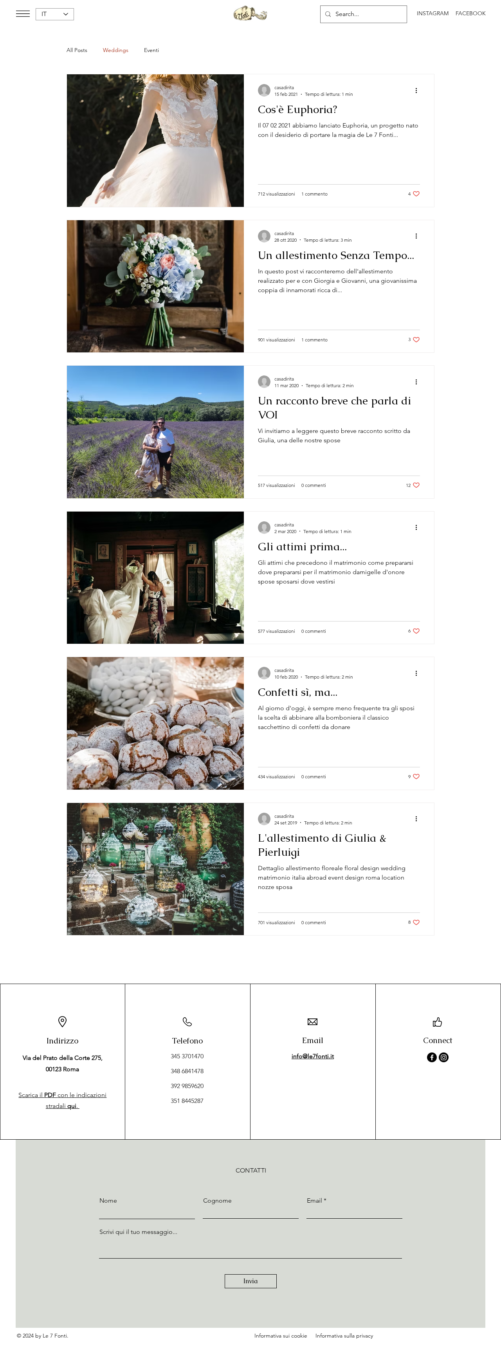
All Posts (77, 50)
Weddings (115, 50)
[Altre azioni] (419, 90)
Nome (108, 1201)
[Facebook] (432, 1057)
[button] (23, 14)
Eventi (151, 50)
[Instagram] (444, 1057)
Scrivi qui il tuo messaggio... (138, 1232)
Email (314, 1201)
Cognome (217, 1201)
